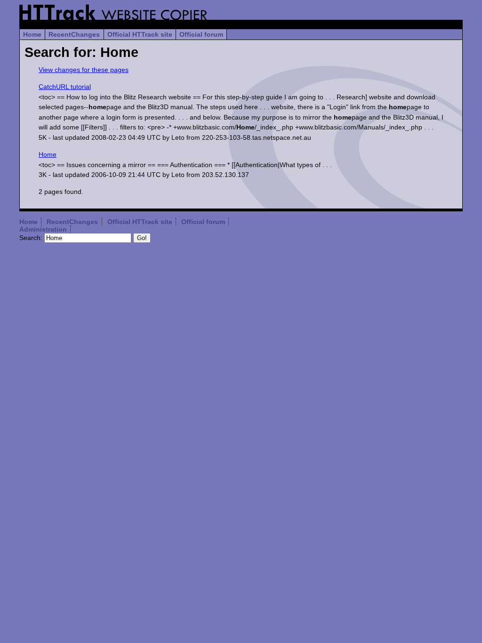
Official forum (201, 34)
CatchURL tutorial (65, 86)
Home (32, 34)
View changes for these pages (84, 69)
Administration (43, 229)
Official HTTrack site (139, 34)
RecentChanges (74, 34)
